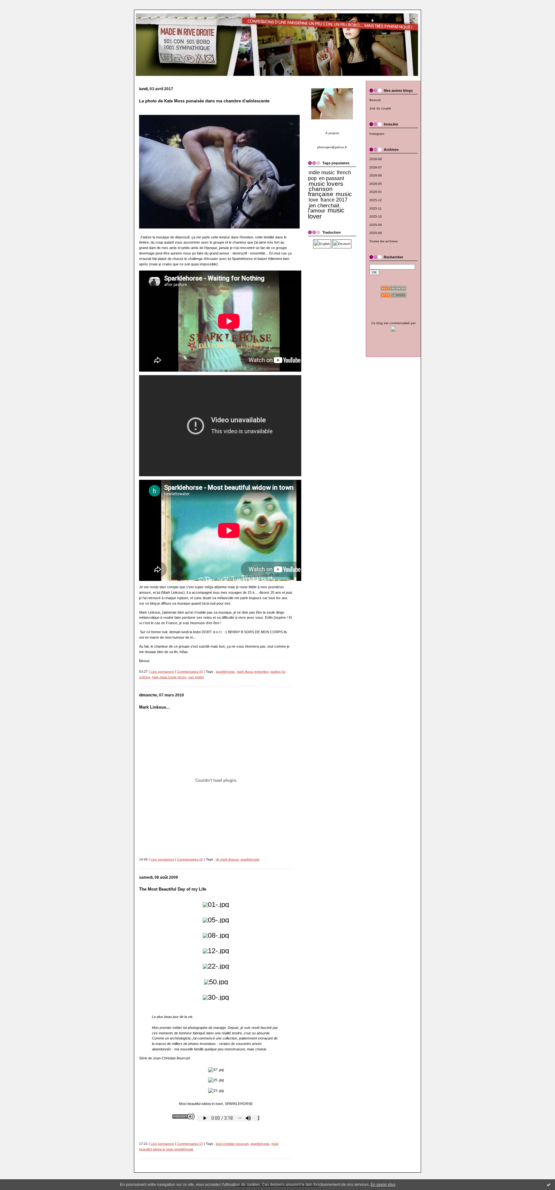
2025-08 (375, 233)
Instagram (376, 133)
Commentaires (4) (190, 859)
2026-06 (375, 175)
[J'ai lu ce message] (548, 1184)
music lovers (326, 183)
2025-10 (375, 216)
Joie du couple (380, 108)
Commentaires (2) (190, 1143)
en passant (331, 178)
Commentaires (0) (190, 671)
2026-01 (375, 192)
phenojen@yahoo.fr (332, 147)
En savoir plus (383, 1184)
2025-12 (375, 200)
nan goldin (196, 677)
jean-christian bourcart (232, 1143)
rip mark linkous (227, 859)
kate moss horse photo (169, 677)
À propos (332, 133)
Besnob (375, 100)
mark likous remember (253, 671)
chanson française (320, 191)
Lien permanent (162, 671)
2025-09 (375, 225)
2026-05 (375, 183)
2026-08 (375, 159)
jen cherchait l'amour (323, 208)
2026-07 (375, 167)
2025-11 (375, 208)
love (313, 200)
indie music (322, 172)
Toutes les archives (383, 241)
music (344, 194)
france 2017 (334, 200)
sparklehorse (225, 671)
